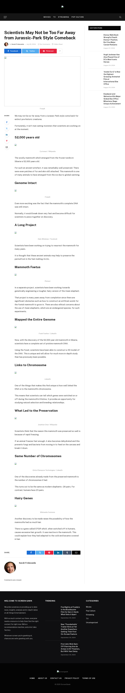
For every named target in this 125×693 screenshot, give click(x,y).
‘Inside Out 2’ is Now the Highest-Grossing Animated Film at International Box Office (112, 78)
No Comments (45, 44)
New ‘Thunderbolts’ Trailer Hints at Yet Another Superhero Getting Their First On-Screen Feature (69, 629)
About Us (42, 678)
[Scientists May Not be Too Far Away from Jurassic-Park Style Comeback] (42, 81)
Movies (47, 17)
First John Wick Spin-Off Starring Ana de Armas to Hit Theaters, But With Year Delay (70, 647)
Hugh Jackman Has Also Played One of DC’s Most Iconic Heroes (112, 58)
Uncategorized (92, 622)
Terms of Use (88, 678)
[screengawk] (62, 7)
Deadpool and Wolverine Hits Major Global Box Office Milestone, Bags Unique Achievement (112, 99)
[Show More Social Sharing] (59, 51)
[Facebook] (6, 122)
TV (54, 17)
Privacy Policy (72, 678)
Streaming (63, 17)
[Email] (6, 147)
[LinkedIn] (6, 134)
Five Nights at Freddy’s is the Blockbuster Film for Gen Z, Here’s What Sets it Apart (70, 610)
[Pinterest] (6, 140)
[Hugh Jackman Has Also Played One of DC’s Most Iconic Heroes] (94, 57)
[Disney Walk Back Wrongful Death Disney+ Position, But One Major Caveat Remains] (94, 37)
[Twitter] (6, 128)
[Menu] (5, 17)
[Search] (120, 17)
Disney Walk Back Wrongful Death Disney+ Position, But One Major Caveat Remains (111, 40)
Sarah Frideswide (18, 44)
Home (32, 678)
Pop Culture (78, 17)
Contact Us (56, 678)
